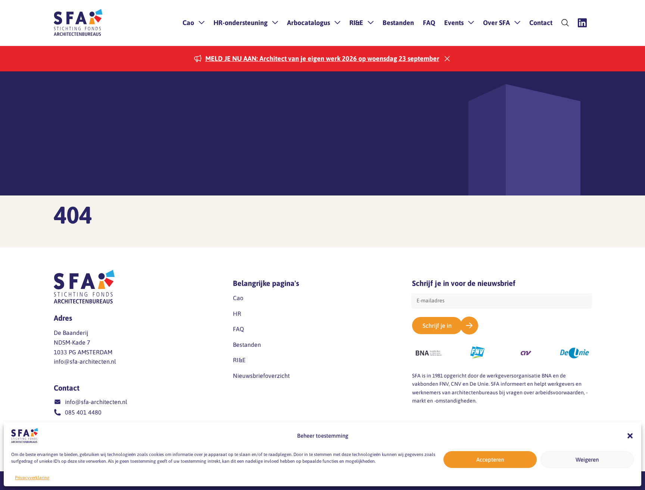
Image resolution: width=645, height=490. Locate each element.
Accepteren (490, 459)
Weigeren (587, 459)
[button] (630, 436)
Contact (540, 23)
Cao (188, 23)
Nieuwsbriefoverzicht (261, 375)
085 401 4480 (83, 412)
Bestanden (398, 23)
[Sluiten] (447, 59)
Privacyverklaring (32, 477)
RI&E (356, 23)
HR (237, 313)
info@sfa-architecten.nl (85, 361)
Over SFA (496, 23)
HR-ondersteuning (241, 23)
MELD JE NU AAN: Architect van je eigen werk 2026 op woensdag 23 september (322, 58)
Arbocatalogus (308, 23)
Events (454, 23)
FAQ (429, 23)
